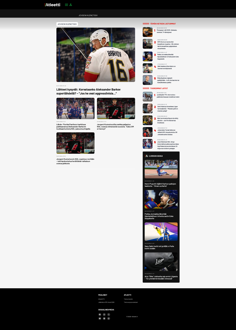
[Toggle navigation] (66, 4)
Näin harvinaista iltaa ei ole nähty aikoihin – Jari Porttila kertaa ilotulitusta (167, 120)
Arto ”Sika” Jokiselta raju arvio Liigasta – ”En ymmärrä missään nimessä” (161, 277)
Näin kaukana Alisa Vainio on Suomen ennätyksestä (167, 67)
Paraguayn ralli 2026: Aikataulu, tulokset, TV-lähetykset (167, 31)
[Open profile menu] (70, 4)
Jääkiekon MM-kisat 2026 (106, 302)
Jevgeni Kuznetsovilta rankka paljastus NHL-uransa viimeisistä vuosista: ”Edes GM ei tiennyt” (115, 126)
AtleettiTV (101, 299)
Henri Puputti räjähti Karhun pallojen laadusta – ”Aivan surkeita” (160, 185)
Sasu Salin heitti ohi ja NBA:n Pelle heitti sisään (159, 247)
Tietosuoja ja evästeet (131, 302)
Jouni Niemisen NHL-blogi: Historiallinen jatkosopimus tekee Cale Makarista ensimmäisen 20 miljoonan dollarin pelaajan (168, 145)
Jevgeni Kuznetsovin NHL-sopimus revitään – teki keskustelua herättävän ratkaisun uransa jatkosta (75, 161)
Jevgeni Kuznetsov (67, 24)
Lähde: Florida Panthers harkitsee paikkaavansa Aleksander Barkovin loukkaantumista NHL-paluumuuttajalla (73, 126)
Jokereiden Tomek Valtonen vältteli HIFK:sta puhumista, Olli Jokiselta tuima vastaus (167, 132)
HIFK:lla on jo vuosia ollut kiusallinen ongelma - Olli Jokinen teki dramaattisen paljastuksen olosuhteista (168, 45)
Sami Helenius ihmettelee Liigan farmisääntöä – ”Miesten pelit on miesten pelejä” (167, 109)
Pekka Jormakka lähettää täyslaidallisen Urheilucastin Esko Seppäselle (168, 57)
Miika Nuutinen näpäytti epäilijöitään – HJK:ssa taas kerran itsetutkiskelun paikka (168, 80)
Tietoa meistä (128, 299)
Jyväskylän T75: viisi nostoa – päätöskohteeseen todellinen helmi (168, 96)
